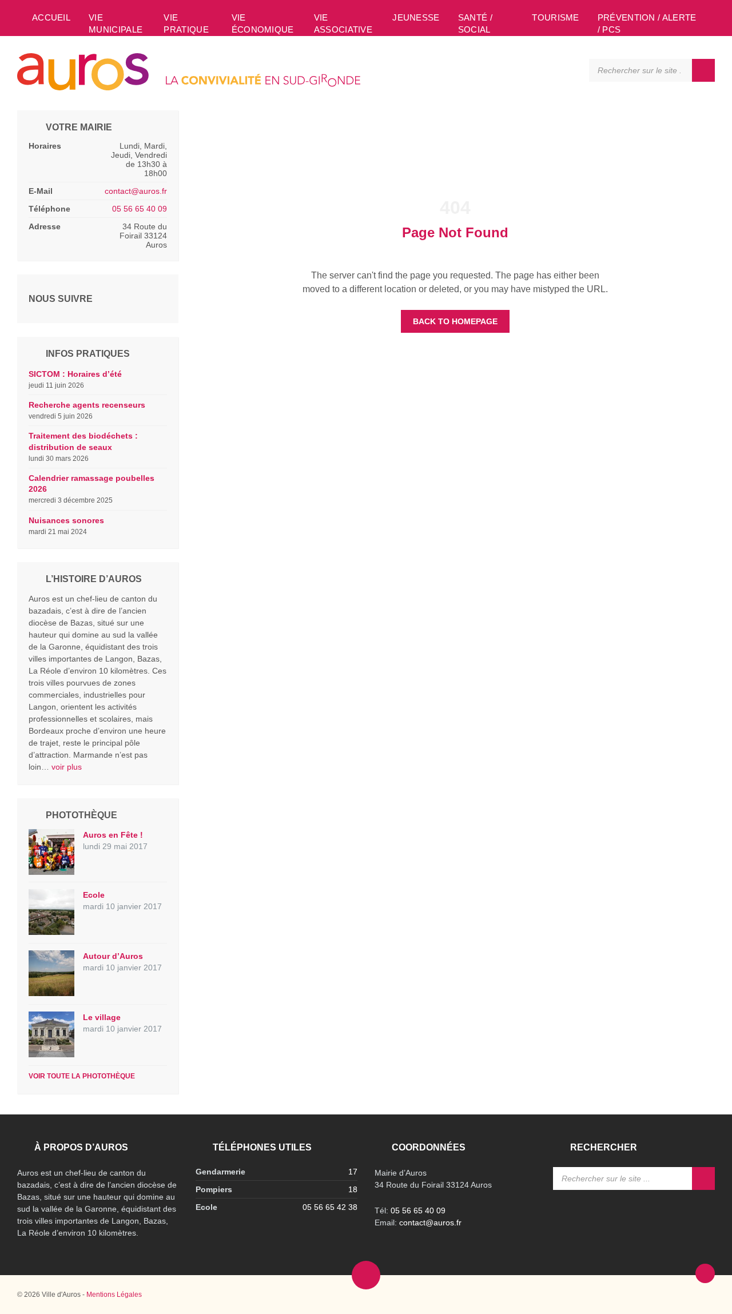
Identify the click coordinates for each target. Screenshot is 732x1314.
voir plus (66, 766)
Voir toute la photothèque (82, 1076)
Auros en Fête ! (113, 834)
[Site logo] (188, 87)
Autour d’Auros (113, 956)
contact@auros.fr (136, 191)
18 (352, 1189)
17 (352, 1171)
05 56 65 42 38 (330, 1207)
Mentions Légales (114, 1295)
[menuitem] (51, 17)
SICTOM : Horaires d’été (75, 374)
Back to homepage (455, 321)
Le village (102, 1017)
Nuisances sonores (66, 520)
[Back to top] (705, 1273)
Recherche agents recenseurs (87, 404)
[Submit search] (703, 70)
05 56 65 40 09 (139, 208)
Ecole (94, 894)
